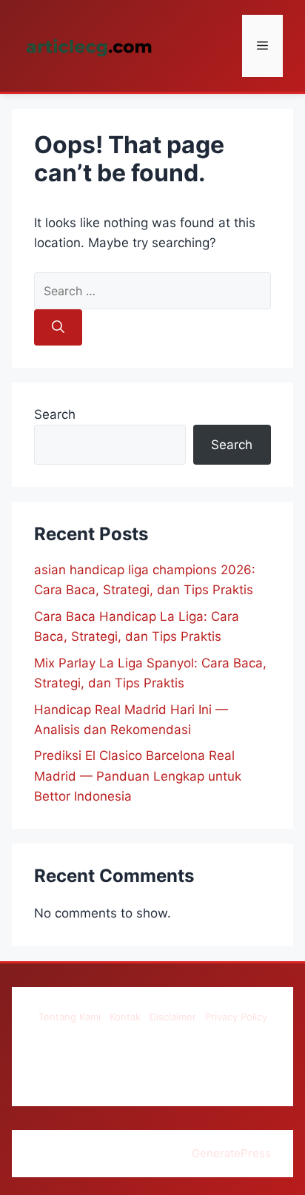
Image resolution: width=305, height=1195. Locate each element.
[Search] (58, 327)
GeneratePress (231, 1153)
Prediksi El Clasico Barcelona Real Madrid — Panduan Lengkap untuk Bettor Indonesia (137, 775)
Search (55, 414)
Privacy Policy (236, 1017)
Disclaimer (173, 1017)
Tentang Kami (69, 1017)
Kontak (125, 1017)
